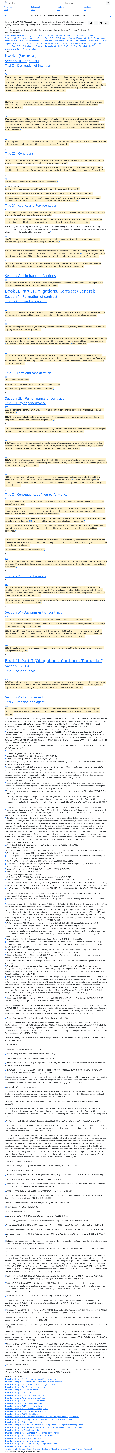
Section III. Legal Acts (27, 35)
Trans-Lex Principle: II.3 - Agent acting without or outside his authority (34, 1382)
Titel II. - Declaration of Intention (50, 35)
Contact (22, 1449)
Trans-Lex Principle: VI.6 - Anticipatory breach (24, 1430)
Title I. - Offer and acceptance (24, 41)
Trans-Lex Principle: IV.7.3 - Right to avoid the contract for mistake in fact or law (38, 1419)
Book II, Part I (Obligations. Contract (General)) (65, 38)
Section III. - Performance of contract (80, 41)
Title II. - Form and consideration (50, 41)
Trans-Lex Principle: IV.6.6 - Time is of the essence (25, 1411)
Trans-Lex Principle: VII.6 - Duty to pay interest (24, 1441)
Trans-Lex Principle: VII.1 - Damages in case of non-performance (32, 1433)
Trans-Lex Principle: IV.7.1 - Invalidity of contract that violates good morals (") (42, 1416)
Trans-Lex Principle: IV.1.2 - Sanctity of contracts (25, 1398)
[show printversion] (101, 23)
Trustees (36, 1449)
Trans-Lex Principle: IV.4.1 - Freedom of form (23, 1406)
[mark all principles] (90, 23)
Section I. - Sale (61, 46)
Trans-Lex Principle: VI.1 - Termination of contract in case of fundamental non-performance (43, 1427)
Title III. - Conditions (72, 35)
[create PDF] (106, 23)
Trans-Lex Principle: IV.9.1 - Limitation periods (24, 1422)
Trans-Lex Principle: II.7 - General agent (21, 1390)
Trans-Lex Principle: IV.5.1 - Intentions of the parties (26, 1408)
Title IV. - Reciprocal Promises (68, 43)
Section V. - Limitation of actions (31, 38)
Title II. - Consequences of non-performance (37, 43)
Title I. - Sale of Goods (76, 46)
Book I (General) (12, 35)
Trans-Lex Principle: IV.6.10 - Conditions (21, 1414)
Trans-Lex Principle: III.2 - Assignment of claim (24, 1395)
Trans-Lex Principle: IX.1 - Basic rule (19, 1446)
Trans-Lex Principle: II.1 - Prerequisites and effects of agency (30, 1379)
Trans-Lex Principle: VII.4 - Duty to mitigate (23, 1438)
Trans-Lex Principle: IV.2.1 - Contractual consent (25, 1400)
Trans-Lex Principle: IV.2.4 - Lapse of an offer (23, 1403)
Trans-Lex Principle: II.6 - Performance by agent (25, 1387)
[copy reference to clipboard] (96, 23)
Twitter (79, 1449)
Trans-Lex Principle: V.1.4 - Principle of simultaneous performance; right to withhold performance (46, 1425)
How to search (11, 1449)
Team (29, 1449)
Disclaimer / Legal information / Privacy (58, 1449)
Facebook (88, 1449)
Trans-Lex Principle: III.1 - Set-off (18, 1392)
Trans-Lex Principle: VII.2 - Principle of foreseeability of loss (30, 1435)
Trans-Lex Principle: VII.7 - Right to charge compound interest (31, 1443)
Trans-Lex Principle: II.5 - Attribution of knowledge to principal (31, 1384)
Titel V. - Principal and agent (27, 49)
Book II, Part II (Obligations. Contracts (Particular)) (33, 46)
